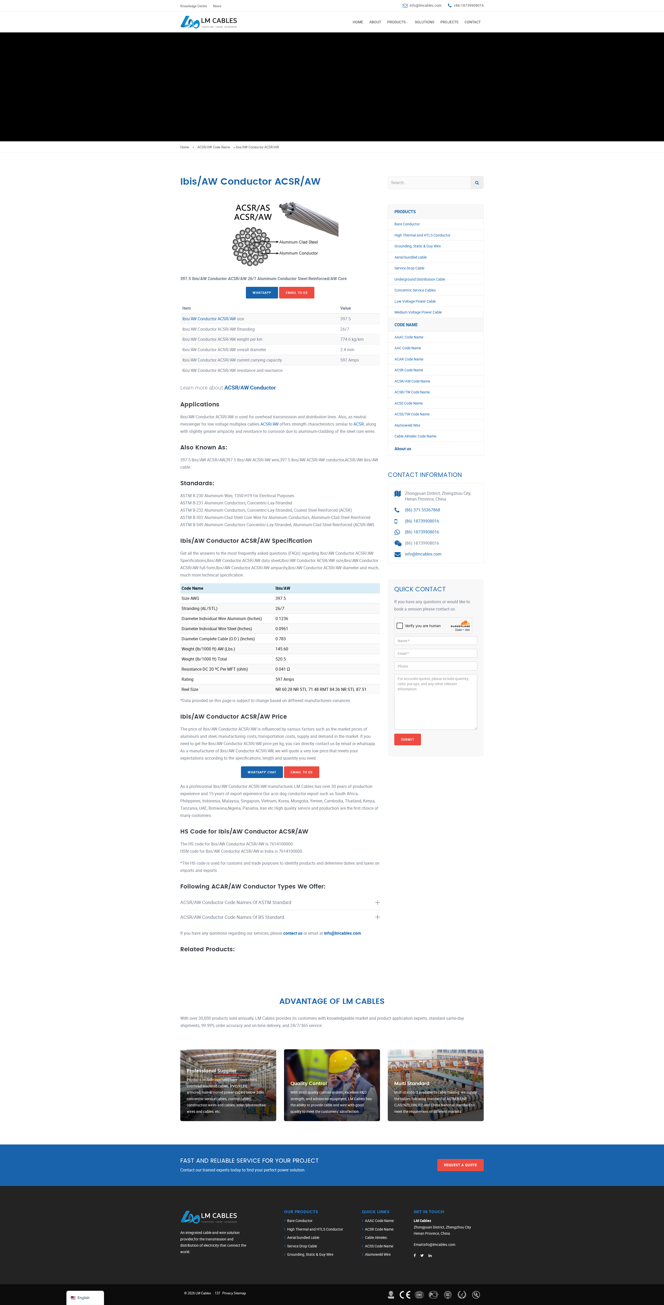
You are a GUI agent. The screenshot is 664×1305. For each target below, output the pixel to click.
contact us (292, 933)
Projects (449, 21)
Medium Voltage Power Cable (418, 312)
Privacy (227, 1293)
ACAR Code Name (409, 359)
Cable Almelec (376, 1237)
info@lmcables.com (425, 5)
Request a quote (460, 1165)
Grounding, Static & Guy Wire (418, 246)
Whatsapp (262, 292)
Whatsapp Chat (262, 772)
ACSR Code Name (409, 369)
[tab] (280, 902)
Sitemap (240, 1293)
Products (396, 21)
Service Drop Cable (409, 268)
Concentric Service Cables (415, 290)
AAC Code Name (408, 347)
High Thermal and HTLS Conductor (423, 235)
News (217, 6)
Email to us (297, 292)
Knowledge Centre (193, 6)
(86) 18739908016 (422, 521)
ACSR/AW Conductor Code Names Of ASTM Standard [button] (235, 902)
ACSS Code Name (409, 403)
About (375, 21)
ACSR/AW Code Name (213, 147)
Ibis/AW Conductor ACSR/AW (209, 319)
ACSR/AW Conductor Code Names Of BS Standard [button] (232, 917)
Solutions (424, 21)
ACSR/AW (269, 424)
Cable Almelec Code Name (415, 436)
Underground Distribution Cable (420, 279)
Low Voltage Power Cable (415, 301)
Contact (473, 21)
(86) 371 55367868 (422, 510)
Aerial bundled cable (411, 257)
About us (403, 449)
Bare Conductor (407, 223)
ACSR (359, 424)
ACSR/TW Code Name (412, 392)
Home (358, 21)
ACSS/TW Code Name (412, 414)
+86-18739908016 (469, 5)
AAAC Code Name (409, 337)
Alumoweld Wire (407, 425)
